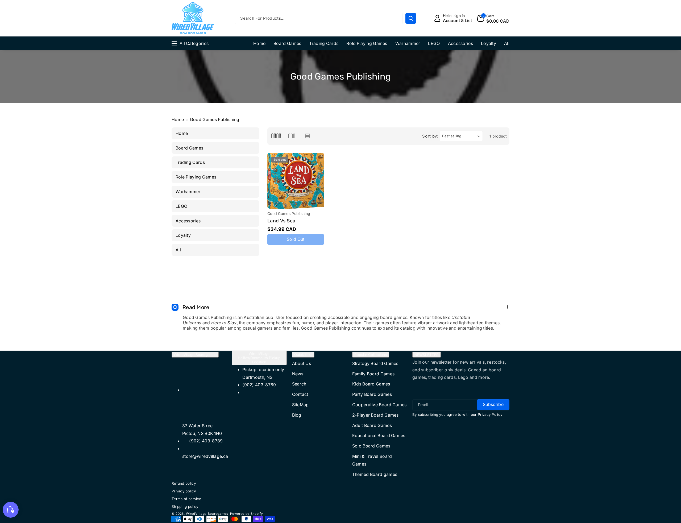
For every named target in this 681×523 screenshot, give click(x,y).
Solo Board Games (371, 446)
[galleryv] (292, 136)
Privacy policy (184, 491)
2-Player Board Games (375, 415)
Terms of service (186, 499)
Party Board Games (372, 394)
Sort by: (430, 136)
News (298, 373)
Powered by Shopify (246, 514)
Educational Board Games (378, 435)
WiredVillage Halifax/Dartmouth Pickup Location (259, 357)
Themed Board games (374, 474)
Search (299, 384)
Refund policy (184, 483)
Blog (296, 415)
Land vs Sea (281, 221)
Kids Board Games (371, 384)
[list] (308, 136)
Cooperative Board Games (379, 404)
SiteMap (300, 404)
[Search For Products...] (410, 18)
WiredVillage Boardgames (195, 354)
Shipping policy (185, 506)
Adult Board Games (372, 425)
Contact (300, 394)
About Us (301, 363)
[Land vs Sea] (295, 181)
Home (178, 119)
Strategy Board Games (375, 363)
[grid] (276, 136)
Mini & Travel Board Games (372, 460)
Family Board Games (373, 373)
